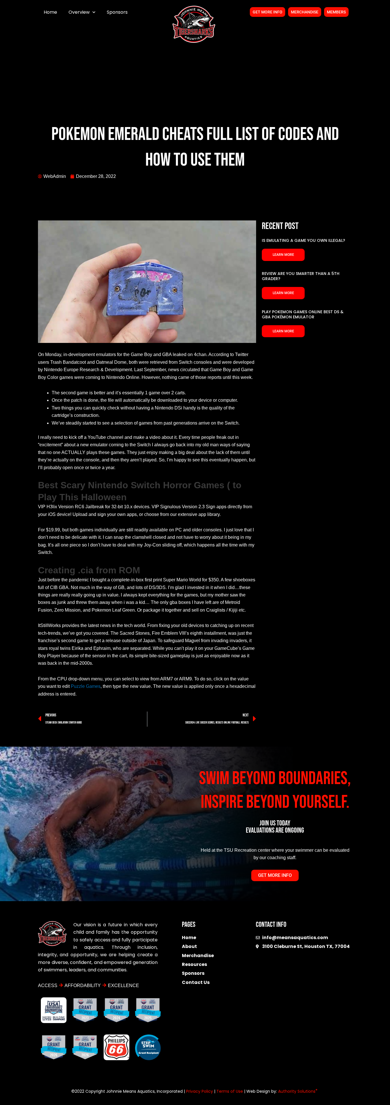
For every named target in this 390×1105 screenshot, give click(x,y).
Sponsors (117, 12)
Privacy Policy (199, 1091)
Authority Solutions (297, 1091)
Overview (79, 12)
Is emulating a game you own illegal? (303, 240)
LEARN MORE (283, 255)
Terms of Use (229, 1091)
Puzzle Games (85, 686)
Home (50, 12)
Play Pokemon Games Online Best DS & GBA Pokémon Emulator (302, 314)
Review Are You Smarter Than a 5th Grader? (300, 276)
